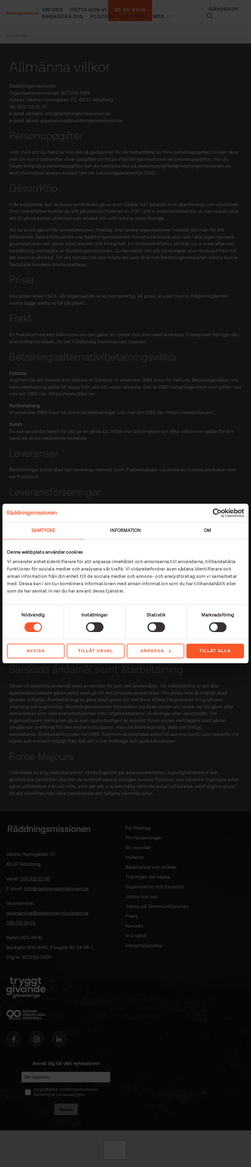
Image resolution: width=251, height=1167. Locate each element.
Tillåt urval (95, 651)
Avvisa (36, 651)
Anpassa (152, 651)
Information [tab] (125, 530)
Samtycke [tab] (43, 530)
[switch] (94, 627)
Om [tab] (207, 530)
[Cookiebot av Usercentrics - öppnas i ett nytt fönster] (217, 513)
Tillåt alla (215, 651)
